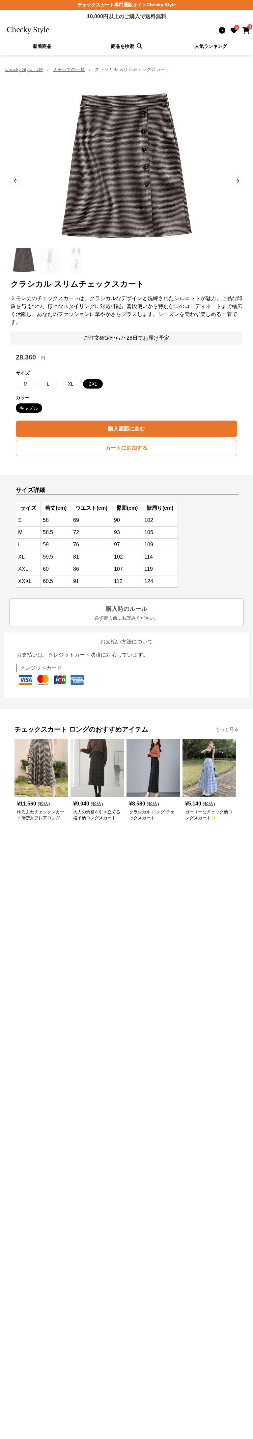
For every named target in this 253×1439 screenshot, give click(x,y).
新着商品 (42, 46)
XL (70, 384)
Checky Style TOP (24, 69)
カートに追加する (126, 448)
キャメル (29, 408)
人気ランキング (211, 46)
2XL (93, 384)
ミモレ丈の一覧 (69, 69)
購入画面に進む (126, 428)
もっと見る (227, 729)
